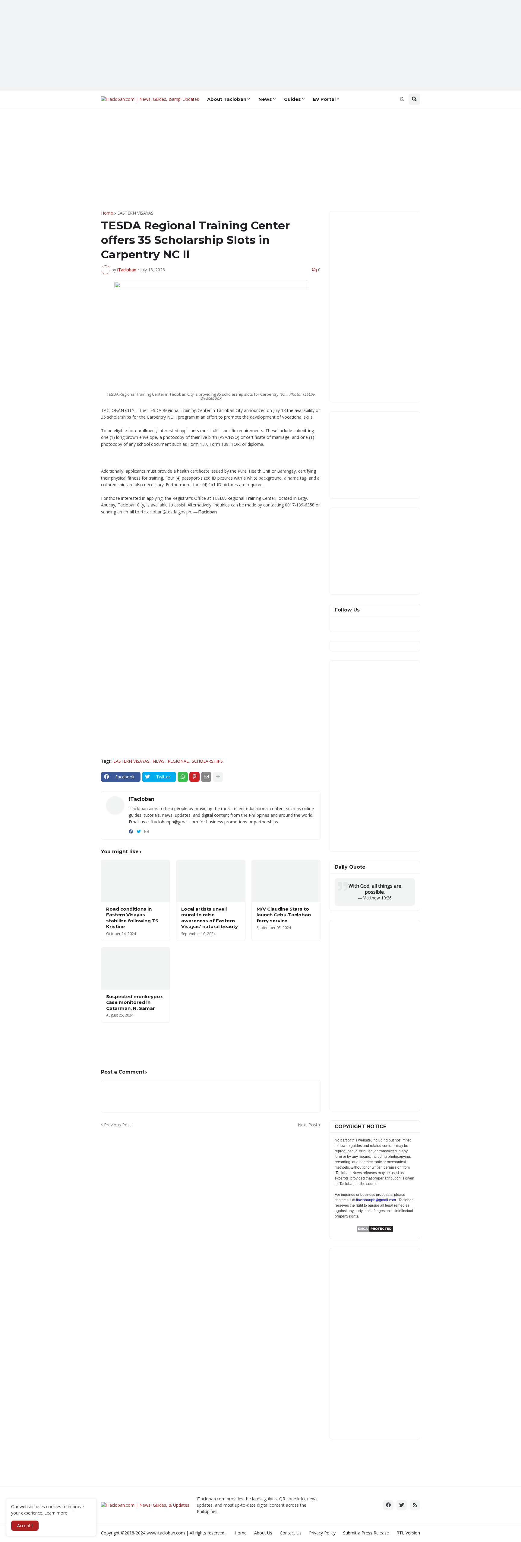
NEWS (159, 761)
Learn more (55, 1513)
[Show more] (218, 777)
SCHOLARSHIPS (207, 761)
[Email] (206, 777)
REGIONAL (178, 761)
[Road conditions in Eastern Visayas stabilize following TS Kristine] (135, 881)
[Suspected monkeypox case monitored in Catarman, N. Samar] (135, 968)
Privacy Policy (322, 1533)
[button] (402, 99)
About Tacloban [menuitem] (226, 99)
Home (107, 213)
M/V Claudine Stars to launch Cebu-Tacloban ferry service (284, 915)
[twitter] (139, 831)
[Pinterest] (194, 777)
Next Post (307, 1125)
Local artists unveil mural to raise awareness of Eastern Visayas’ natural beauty (209, 918)
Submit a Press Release (366, 1533)
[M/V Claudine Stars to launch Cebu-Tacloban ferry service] (286, 881)
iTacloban (141, 799)
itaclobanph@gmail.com (376, 1200)
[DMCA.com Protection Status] (375, 1231)
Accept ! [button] (25, 1525)
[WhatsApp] (183, 777)
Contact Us (291, 1533)
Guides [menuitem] (292, 99)
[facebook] (131, 831)
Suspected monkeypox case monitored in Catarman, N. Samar (134, 1002)
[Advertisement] (260, 45)
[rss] (415, 1505)
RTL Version (408, 1533)
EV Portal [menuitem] (324, 99)
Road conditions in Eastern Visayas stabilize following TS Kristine (132, 918)
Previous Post (117, 1125)
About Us (263, 1533)
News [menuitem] (265, 99)
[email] (146, 831)
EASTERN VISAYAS (135, 213)
